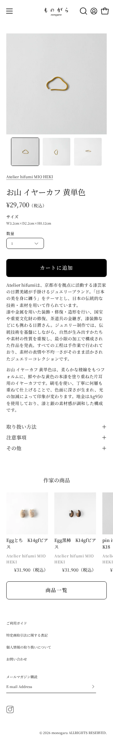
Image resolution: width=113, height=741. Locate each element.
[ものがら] (56, 11)
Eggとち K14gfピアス (27, 543)
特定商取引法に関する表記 (27, 635)
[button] (82, 11)
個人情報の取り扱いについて (28, 647)
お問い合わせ (16, 659)
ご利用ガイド (16, 623)
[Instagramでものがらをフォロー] (10, 709)
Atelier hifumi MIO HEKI (29, 176)
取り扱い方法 (21, 426)
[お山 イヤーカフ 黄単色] (25, 152)
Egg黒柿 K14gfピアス (75, 543)
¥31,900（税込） (31, 570)
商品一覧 (56, 590)
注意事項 (16, 437)
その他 (13, 448)
